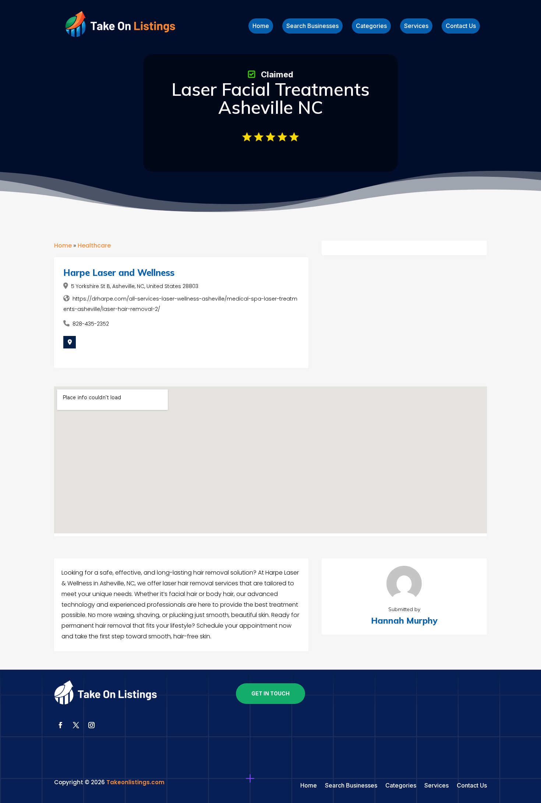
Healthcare (94, 245)
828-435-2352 (91, 323)
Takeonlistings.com (135, 782)
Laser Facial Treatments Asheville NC (270, 98)
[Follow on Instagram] (91, 725)
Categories (371, 26)
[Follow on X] (76, 725)
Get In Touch (270, 693)
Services (416, 26)
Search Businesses (312, 26)
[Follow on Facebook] (60, 725)
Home (260, 26)
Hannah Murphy (404, 620)
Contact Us (461, 26)
